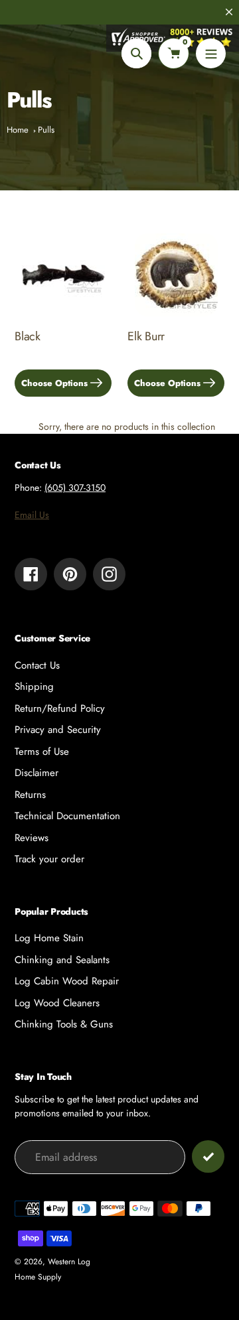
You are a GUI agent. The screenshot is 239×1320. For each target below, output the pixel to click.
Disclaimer (36, 772)
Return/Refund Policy (60, 708)
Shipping (34, 686)
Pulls (46, 129)
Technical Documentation (67, 816)
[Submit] (208, 1156)
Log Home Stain (49, 938)
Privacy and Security (58, 729)
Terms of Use (42, 751)
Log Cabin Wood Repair (67, 981)
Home (18, 129)
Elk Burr (146, 336)
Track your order (49, 859)
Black (27, 336)
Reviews (31, 837)
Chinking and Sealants (62, 960)
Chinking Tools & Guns (64, 1024)
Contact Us (37, 665)
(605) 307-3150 (75, 487)
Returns (30, 794)
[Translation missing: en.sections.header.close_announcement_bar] (229, 12)
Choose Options (54, 383)
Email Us (32, 514)
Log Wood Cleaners (57, 1003)
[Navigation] (211, 53)
